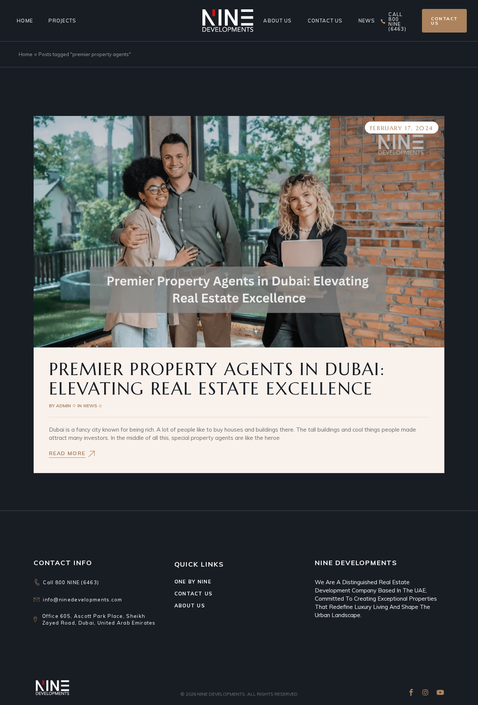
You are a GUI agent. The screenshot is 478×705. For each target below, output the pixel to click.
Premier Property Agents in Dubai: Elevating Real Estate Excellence (217, 379)
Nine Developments (221, 694)
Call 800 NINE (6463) (71, 582)
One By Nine (192, 582)
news (90, 405)
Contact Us (193, 594)
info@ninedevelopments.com (82, 600)
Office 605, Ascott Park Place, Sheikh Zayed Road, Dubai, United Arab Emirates (99, 619)
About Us (189, 606)
